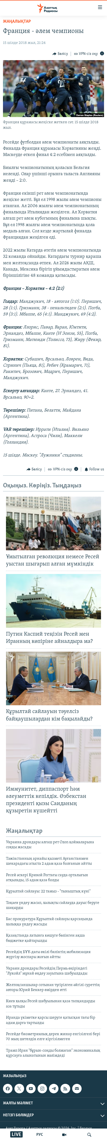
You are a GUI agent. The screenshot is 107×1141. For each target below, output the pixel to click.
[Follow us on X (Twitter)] (19, 1089)
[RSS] (65, 1089)
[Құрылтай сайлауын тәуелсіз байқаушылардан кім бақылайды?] (53, 678)
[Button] (60, 54)
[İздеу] (89, 1135)
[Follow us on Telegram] (53, 1089)
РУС (39, 1135)
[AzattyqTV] (64, 1135)
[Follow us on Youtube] (31, 1089)
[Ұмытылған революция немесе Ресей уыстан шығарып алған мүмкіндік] (53, 523)
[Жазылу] (77, 1089)
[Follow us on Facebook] (7, 1089)
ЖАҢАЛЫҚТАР (17, 21)
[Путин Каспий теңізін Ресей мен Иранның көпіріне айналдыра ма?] (53, 601)
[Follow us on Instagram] (42, 1089)
